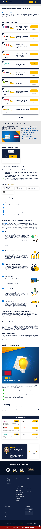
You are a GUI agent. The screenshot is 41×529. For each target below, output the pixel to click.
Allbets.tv (5, 223)
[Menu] (3, 2)
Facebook (30, 509)
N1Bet (6, 514)
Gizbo (6, 512)
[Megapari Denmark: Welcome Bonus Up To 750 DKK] (11, 151)
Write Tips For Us (19, 494)
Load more (20, 117)
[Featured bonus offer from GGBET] (35, 2)
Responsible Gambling (20, 484)
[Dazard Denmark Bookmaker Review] (37, 431)
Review (5, 156)
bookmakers (34, 169)
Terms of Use (18, 488)
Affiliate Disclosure (19, 492)
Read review (34, 29)
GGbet (6, 509)
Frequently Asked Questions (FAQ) (29, 138)
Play (34, 26)
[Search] (37, 2)
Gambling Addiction (20, 486)
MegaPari (6, 510)
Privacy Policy (18, 490)
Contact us (18, 498)
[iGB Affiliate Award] (8, 470)
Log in (31, 1)
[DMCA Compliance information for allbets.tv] (29, 523)
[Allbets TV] (9, 2)
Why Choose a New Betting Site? (29, 128)
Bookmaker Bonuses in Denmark (31, 484)
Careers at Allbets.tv (20, 496)
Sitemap (17, 500)
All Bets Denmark (5, 4)
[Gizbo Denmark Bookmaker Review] (18, 424)
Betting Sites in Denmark (14, 4)
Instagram (30, 514)
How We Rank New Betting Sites (28, 132)
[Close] (39, 526)
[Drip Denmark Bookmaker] (18, 437)
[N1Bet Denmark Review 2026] (37, 424)
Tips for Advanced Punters (27, 136)
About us (17, 480)
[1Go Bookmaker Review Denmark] (18, 430)
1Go (5, 516)
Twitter (30, 511)
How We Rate (18, 482)
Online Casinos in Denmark (30, 488)
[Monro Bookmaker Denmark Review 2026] (37, 437)
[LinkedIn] (6, 454)
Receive (13, 156)
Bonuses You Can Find (26, 134)
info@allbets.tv (8, 487)
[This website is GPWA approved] (21, 523)
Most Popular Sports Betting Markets (30, 130)
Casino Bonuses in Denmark (30, 491)
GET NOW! (29, 527)
